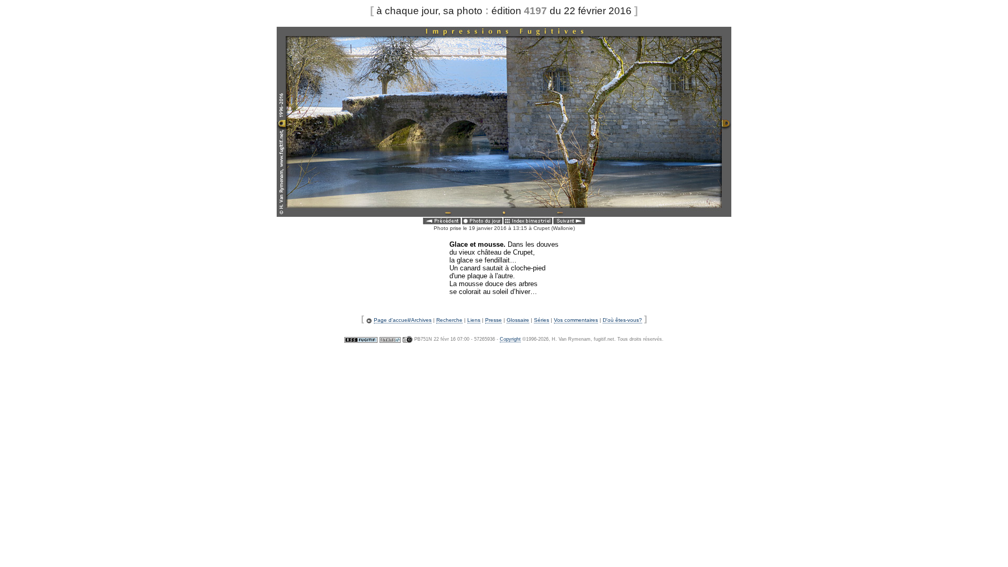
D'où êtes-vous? (622, 320)
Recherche (449, 320)
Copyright (510, 339)
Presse (493, 320)
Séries (541, 320)
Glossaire (518, 320)
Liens (473, 320)
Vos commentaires (576, 320)
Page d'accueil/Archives (403, 320)
